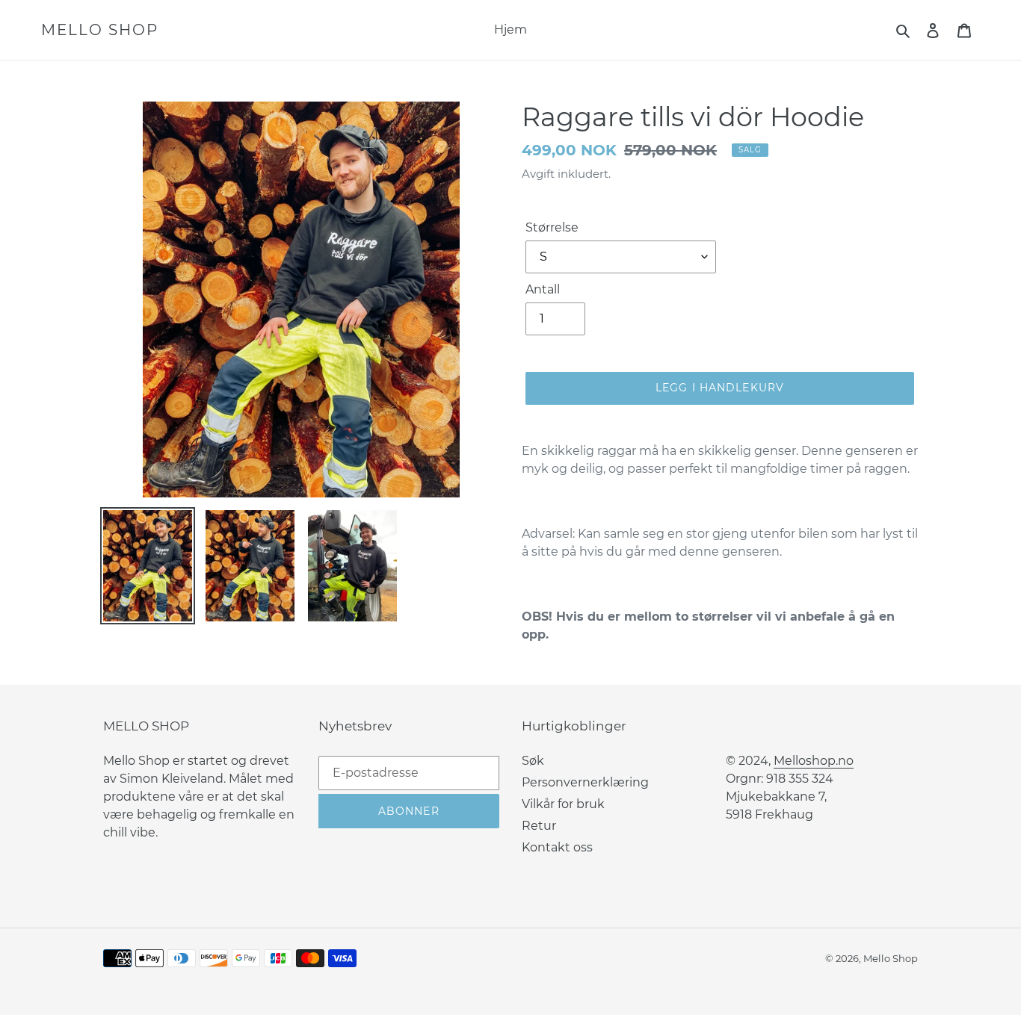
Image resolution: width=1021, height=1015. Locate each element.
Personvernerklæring (585, 782)
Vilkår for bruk (563, 804)
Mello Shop (99, 30)
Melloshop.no (814, 761)
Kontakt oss (557, 847)
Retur (539, 826)
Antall (542, 289)
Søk (533, 761)
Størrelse (552, 227)
